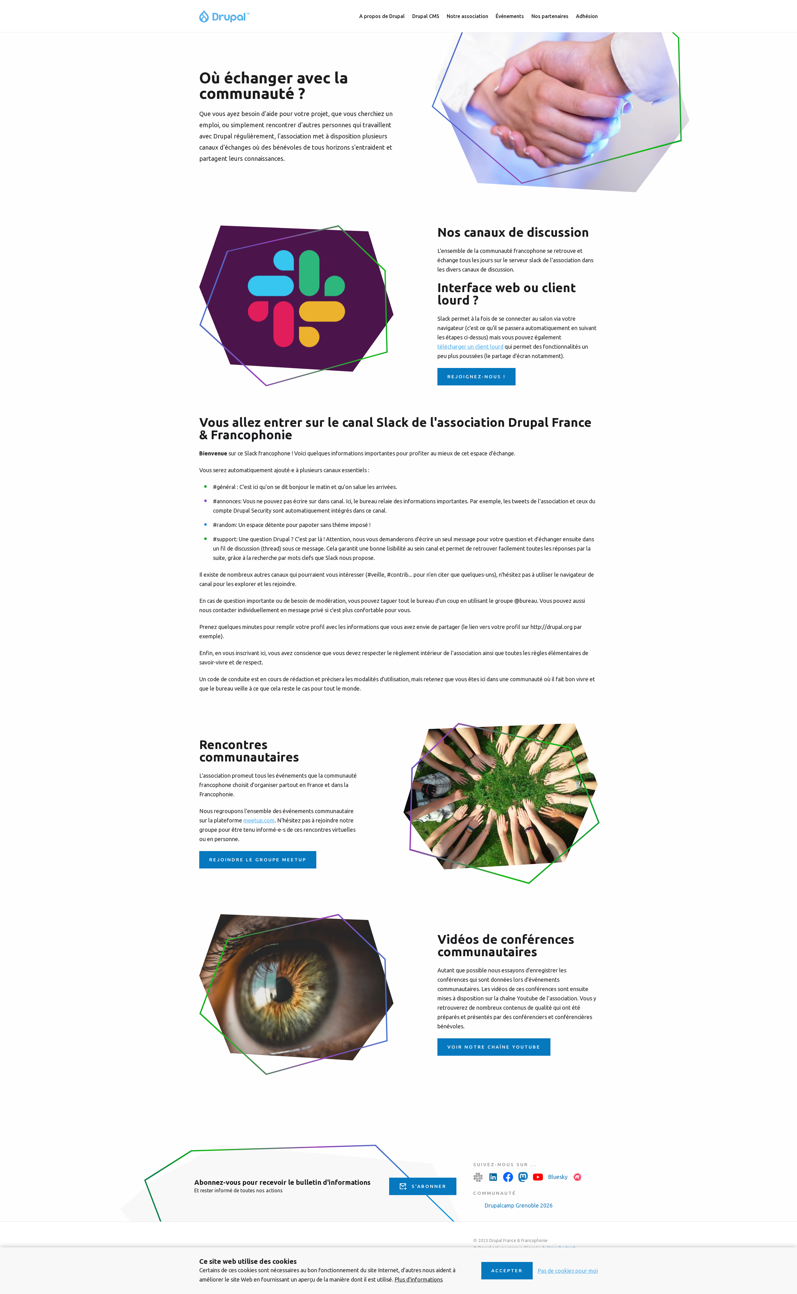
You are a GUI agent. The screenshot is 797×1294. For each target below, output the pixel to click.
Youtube (538, 1177)
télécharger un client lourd (470, 346)
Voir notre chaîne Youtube (493, 1047)
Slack (478, 1177)
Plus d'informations (418, 1279)
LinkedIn (493, 1177)
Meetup (577, 1177)
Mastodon (523, 1177)
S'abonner (429, 1186)
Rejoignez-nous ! (476, 376)
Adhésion (587, 16)
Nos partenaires (549, 16)
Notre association (467, 16)
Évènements (510, 16)
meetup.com (259, 820)
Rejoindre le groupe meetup (257, 859)
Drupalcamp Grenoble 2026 (518, 1205)
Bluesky (558, 1177)
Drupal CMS (425, 16)
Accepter (507, 1270)
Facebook (508, 1177)
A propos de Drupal (382, 16)
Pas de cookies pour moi (568, 1270)
